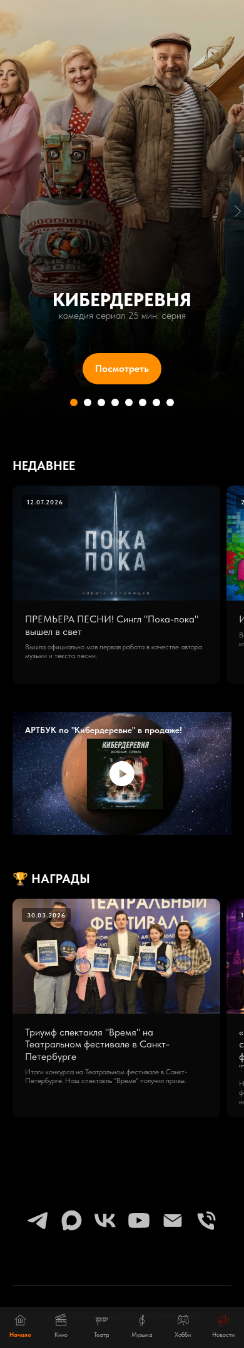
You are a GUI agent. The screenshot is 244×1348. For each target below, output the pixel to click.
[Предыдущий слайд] (6, 539)
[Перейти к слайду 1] (74, 1059)
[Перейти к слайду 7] (156, 1059)
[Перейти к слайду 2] (87, 1059)
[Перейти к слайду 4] (115, 1059)
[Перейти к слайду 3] (101, 1059)
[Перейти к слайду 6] (142, 1059)
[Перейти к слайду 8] (170, 1059)
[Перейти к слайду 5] (129, 1059)
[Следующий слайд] (238, 539)
